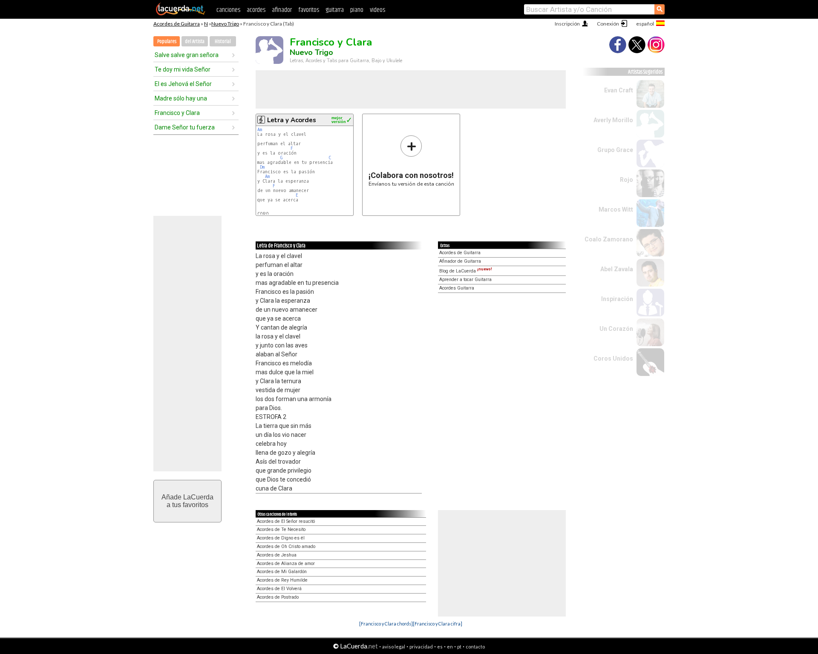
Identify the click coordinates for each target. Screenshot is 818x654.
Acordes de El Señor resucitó (286, 521)
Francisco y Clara (177, 112)
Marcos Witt (616, 209)
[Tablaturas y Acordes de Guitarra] (180, 13)
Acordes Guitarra (456, 288)
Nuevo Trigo (225, 23)
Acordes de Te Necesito (281, 529)
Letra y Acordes (291, 120)
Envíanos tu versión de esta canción (411, 160)
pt (459, 646)
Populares (166, 41)
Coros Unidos (613, 358)
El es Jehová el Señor (183, 83)
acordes (256, 10)
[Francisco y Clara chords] (386, 623)
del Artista (194, 41)
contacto (475, 646)
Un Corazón (616, 328)
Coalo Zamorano (609, 239)
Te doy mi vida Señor (182, 69)
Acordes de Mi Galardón (282, 571)
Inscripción (567, 23)
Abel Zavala (616, 269)
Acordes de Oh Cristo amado (286, 546)
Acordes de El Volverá (279, 588)
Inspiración (617, 298)
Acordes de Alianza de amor (286, 563)
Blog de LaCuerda (465, 271)
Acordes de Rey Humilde (282, 580)
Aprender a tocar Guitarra (465, 279)
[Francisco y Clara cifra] (437, 623)
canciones (228, 10)
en (450, 646)
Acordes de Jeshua (277, 555)
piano (356, 10)
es (440, 646)
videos (377, 10)
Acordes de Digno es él (281, 538)
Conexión (608, 23)
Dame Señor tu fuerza (185, 127)
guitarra (334, 10)
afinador (282, 10)
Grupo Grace (615, 149)
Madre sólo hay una (181, 98)
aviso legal (393, 646)
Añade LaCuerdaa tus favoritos (187, 500)
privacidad (421, 646)
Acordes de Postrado (278, 597)
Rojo (626, 179)
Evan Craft (618, 90)
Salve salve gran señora (187, 55)
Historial (223, 41)
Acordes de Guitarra (176, 23)
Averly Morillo (613, 120)
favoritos (308, 10)
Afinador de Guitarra (460, 261)
